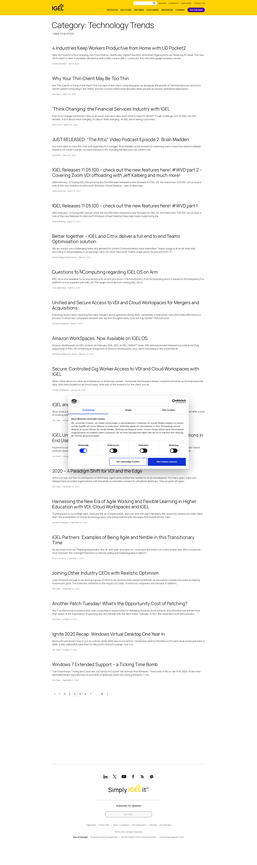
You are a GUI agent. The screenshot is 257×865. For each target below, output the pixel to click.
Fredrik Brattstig (58, 191)
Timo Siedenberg (59, 288)
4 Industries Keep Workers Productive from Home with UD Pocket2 (119, 48)
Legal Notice (91, 825)
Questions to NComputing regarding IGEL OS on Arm (105, 272)
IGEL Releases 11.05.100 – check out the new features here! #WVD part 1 (125, 206)
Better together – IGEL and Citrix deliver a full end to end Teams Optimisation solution (116, 238)
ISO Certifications (139, 825)
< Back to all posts (63, 33)
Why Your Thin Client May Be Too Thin (90, 78)
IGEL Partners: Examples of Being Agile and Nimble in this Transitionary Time (123, 540)
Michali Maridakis (59, 64)
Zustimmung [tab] (88, 410)
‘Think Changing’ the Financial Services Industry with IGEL (111, 109)
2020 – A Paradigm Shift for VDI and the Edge (97, 471)
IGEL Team (56, 94)
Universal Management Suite (171, 837)
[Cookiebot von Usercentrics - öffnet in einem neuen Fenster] (174, 401)
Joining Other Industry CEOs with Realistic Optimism (105, 573)
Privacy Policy (104, 825)
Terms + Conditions (121, 825)
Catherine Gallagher (60, 324)
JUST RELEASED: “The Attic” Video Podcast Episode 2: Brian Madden (120, 139)
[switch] (113, 450)
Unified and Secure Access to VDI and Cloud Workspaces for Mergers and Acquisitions (125, 305)
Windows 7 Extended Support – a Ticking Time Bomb (105, 664)
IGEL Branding (165, 825)
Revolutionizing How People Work (104, 837)
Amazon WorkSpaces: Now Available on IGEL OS (100, 338)
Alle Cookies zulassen (166, 462)
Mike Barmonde (58, 354)
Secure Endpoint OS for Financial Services (138, 837)
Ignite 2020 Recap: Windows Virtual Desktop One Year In (108, 634)
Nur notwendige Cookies (128, 462)
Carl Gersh (56, 155)
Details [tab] (128, 410)
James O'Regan (58, 257)
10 (103, 693)
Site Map (153, 825)
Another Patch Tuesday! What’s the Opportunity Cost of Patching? (119, 603)
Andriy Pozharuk (59, 558)
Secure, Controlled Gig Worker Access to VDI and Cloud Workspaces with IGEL (125, 371)
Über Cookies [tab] (168, 410)
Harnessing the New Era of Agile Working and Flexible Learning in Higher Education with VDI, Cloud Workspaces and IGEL (124, 504)
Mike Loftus (57, 125)
